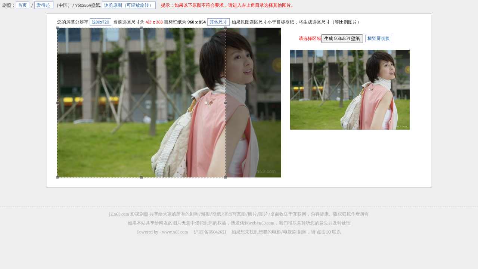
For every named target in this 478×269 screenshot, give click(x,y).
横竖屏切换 (378, 38)
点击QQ (324, 232)
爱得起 (44, 5)
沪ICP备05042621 (210, 232)
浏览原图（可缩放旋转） (128, 5)
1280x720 (100, 22)
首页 (22, 5)
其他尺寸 (218, 22)
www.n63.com (175, 232)
